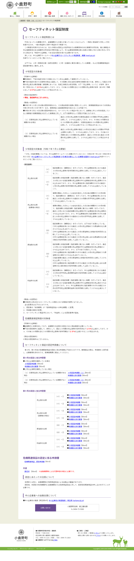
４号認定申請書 (30, 363)
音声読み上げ (51, 2)
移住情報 (119, 16)
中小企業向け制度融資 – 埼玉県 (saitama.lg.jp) (66, 500)
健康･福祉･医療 (50, 16)
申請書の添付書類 (31, 366)
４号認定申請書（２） (76, 380)
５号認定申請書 (74, 395)
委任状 (27, 471)
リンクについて (12, 549)
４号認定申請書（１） (76, 372)
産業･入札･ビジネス (84, 16)
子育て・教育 (32, 16)
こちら (55, 540)
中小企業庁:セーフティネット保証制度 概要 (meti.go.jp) (73, 55)
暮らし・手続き (15, 16)
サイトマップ (40, 549)
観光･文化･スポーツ (67, 16)
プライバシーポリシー (27, 549)
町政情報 (102, 16)
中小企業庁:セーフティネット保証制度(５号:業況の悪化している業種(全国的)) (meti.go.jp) (65, 156)
